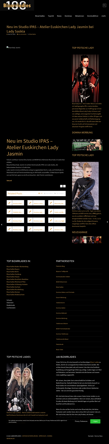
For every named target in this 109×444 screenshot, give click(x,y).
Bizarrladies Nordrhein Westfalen (17, 279)
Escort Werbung (61, 297)
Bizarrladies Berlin (13, 272)
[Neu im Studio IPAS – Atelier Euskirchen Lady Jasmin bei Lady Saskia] (61, 186)
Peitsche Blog (60, 266)
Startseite (90, 436)
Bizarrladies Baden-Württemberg (17, 266)
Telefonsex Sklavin (62, 323)
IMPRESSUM (42, 436)
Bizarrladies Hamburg (14, 274)
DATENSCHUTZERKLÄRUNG (30, 436)
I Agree (95, 421)
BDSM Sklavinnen (61, 282)
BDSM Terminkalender (63, 329)
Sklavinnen (79, 16)
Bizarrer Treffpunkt (62, 271)
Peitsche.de (59, 344)
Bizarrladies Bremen (13, 292)
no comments (22, 34)
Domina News (98, 436)
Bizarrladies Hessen (13, 277)
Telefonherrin (60, 303)
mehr (104, 16)
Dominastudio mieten (63, 277)
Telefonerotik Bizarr (62, 339)
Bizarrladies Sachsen (13, 287)
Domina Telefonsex (62, 334)
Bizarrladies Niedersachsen (15, 295)
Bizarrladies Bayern (13, 269)
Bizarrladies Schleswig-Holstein (17, 284)
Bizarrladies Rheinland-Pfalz (16, 282)
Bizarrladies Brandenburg (15, 289)
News (59, 16)
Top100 (51, 16)
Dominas (68, 16)
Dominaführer (92, 16)
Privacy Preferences (81, 421)
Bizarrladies (40, 16)
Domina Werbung (61, 318)
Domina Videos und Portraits (65, 292)
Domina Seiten (60, 308)
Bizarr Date (59, 349)
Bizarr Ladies (94, 362)
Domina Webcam (61, 313)
